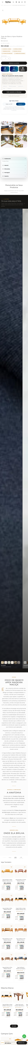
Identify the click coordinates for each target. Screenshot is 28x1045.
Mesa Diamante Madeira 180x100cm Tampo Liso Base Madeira (19, 1005)
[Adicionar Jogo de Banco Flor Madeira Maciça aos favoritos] (24, 926)
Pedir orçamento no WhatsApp (14, 92)
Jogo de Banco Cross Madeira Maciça (7, 939)
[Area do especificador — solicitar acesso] (16, 2)
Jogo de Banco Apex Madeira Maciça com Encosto (7, 880)
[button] (2, 2)
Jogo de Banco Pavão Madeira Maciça (21, 880)
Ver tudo (14, 1026)
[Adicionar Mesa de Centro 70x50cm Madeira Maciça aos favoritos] (10, 1038)
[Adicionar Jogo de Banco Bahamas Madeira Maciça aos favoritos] (24, 954)
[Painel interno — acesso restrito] (19, 2)
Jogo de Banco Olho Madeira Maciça (7, 968)
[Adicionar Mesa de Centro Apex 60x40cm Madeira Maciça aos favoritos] (22, 1038)
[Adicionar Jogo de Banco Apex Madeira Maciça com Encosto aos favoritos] (11, 867)
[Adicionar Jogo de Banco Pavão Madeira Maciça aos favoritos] (24, 867)
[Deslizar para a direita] (16, 1022)
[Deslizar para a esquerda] (11, 1022)
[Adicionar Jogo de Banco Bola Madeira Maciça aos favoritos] (11, 895)
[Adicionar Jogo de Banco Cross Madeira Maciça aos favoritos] (11, 926)
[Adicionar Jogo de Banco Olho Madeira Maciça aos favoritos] (11, 954)
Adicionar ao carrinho (22, 1042)
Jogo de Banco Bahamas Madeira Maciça (20, 968)
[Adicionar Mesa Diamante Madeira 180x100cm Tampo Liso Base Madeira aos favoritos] (22, 993)
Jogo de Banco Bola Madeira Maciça (7, 909)
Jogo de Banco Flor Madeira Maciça (20, 939)
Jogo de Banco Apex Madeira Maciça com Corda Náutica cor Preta (21, 909)
